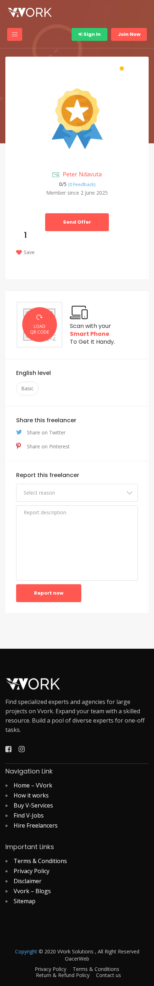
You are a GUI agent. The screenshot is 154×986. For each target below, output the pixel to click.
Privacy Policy (31, 871)
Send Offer (77, 222)
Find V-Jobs (29, 815)
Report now (48, 593)
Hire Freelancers (36, 825)
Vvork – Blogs (32, 891)
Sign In (91, 34)
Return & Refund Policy (63, 975)
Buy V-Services (33, 805)
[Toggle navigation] (14, 34)
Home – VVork (33, 785)
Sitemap (24, 901)
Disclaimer (28, 881)
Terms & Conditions (40, 861)
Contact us (108, 975)
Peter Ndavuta (82, 174)
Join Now (129, 34)
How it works (31, 795)
